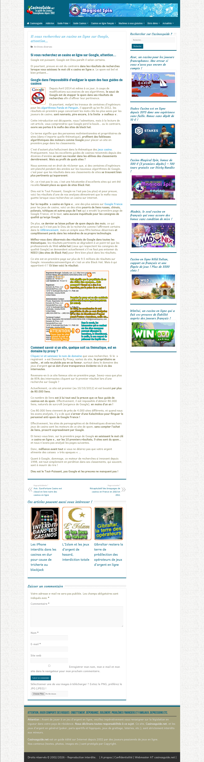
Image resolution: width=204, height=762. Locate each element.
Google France (113, 204)
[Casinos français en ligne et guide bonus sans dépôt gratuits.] (40, 10)
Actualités (167, 23)
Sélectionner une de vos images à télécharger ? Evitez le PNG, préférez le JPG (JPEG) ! (76, 686)
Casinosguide (36, 23)
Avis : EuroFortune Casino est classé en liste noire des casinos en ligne (48, 490)
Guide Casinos (79, 23)
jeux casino (105, 149)
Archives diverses (43, 46)
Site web (36, 655)
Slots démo (152, 23)
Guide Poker (62, 23)
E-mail (36, 644)
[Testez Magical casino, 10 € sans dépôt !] (123, 10)
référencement (49, 230)
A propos (106, 757)
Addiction (50, 23)
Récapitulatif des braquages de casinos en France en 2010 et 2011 (105, 490)
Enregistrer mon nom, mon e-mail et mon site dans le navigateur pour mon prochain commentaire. (75, 668)
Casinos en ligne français (102, 23)
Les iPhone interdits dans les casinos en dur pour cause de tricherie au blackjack (43, 557)
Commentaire (40, 603)
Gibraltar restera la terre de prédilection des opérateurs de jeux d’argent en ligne (108, 554)
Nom (35, 633)
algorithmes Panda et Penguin (59, 107)
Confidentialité (123, 757)
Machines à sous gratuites (131, 23)
